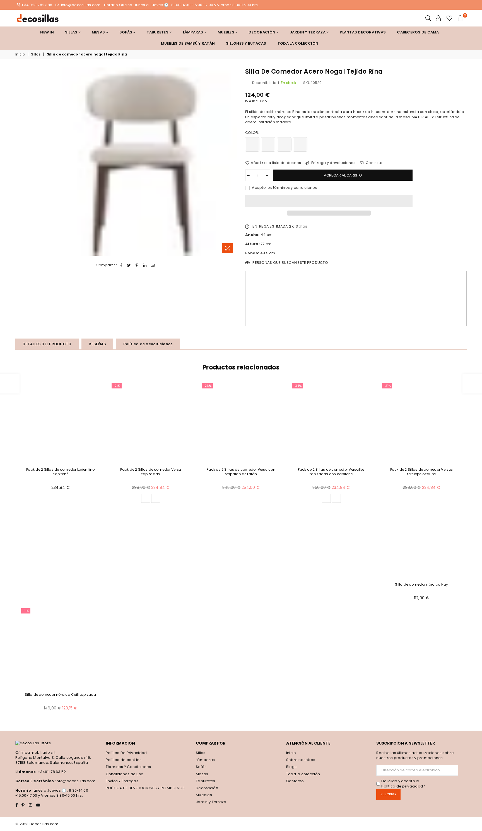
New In (47, 32)
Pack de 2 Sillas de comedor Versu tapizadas (150, 472)
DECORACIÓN (262, 32)
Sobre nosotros (300, 759)
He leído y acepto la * (403, 784)
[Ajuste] (438, 18)
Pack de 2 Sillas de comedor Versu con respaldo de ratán (241, 472)
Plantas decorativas (363, 32)
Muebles (226, 32)
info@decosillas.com (80, 5)
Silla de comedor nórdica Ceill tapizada (60, 694)
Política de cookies (124, 759)
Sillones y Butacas (246, 43)
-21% (116, 385)
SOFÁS (126, 32)
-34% (297, 385)
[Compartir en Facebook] (121, 265)
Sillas (71, 32)
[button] (329, 201)
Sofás (201, 766)
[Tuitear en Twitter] (129, 265)
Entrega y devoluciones (332, 162)
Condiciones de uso (125, 774)
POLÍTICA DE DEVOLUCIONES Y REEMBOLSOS (145, 788)
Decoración (207, 788)
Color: (252, 132)
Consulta (373, 162)
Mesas (99, 32)
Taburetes (158, 32)
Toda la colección (298, 43)
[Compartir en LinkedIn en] (145, 265)
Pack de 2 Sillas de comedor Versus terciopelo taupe (421, 472)
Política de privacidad (402, 786)
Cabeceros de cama (418, 32)
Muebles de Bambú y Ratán (188, 43)
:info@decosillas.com (74, 781)
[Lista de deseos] (449, 18)
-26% (207, 385)
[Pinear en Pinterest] (137, 265)
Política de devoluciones (147, 344)
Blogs (291, 766)
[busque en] (428, 18)
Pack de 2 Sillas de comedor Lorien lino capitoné (60, 472)
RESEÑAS (97, 344)
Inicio (20, 54)
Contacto (295, 781)
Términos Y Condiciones (128, 766)
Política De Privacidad (126, 752)
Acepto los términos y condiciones (284, 187)
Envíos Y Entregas (122, 781)
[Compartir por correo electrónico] (153, 265)
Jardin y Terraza (308, 32)
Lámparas (193, 32)
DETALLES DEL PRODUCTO (47, 344)
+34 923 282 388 (36, 5)
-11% (26, 610)
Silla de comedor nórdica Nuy (421, 584)
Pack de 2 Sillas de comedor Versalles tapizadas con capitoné (331, 472)
